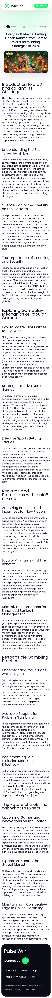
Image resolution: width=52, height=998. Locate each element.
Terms (26, 990)
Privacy (18, 990)
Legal (33, 990)
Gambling (42, 27)
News (25, 970)
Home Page (11, 970)
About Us (8, 990)
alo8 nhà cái (10, 113)
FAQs (34, 970)
